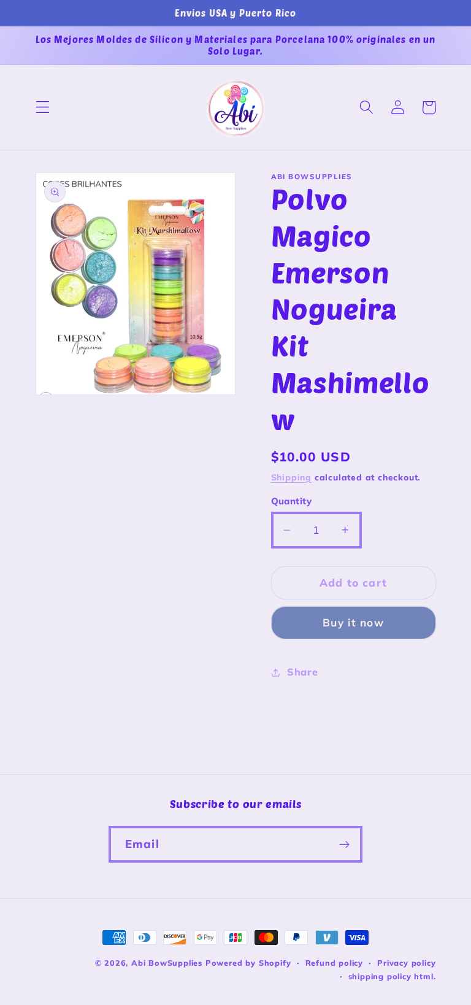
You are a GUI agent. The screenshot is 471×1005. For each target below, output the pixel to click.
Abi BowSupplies (166, 963)
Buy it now (353, 622)
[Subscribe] (344, 844)
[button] (42, 107)
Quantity (291, 501)
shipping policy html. (392, 976)
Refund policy (334, 963)
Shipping (291, 477)
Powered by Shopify (248, 963)
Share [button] (302, 672)
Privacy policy (406, 963)
